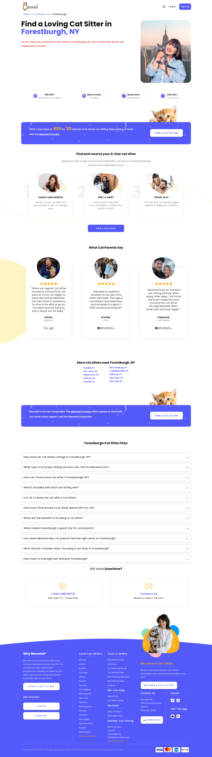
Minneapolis (85, 693)
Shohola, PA (89, 378)
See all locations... (88, 736)
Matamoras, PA (91, 374)
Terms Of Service (74, 749)
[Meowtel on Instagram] (178, 700)
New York (83, 698)
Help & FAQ (113, 696)
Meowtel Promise (49, 134)
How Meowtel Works (117, 668)
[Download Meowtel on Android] (178, 716)
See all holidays (115, 741)
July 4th (111, 730)
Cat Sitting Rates (116, 672)
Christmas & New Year (118, 737)
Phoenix (83, 711)
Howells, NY (89, 367)
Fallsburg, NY (115, 374)
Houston (83, 685)
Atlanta (82, 660)
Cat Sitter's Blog (115, 700)
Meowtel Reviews (116, 681)
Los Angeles (85, 689)
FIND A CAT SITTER (166, 132)
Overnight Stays (115, 716)
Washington (85, 732)
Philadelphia (85, 706)
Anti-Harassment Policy (111, 749)
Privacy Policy (91, 749)
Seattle (82, 728)
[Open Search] (164, 7)
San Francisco (86, 723)
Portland (83, 715)
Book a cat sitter (41, 686)
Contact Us (149, 595)
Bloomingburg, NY (118, 367)
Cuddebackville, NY (118, 370)
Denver (82, 681)
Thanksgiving (114, 734)
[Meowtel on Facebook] (172, 700)
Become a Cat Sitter (159, 685)
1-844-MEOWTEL (63, 595)
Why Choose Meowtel (118, 677)
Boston (82, 668)
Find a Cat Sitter (106, 228)
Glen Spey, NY (116, 377)
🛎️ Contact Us (152, 719)
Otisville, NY (89, 381)
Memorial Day (114, 727)
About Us (112, 664)
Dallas (82, 677)
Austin (82, 664)
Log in (172, 6)
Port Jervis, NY (90, 371)
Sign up (185, 6)
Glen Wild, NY (115, 381)
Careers (112, 685)
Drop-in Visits (114, 711)
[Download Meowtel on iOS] (172, 716)
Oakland (83, 702)
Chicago (83, 672)
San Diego (84, 719)
